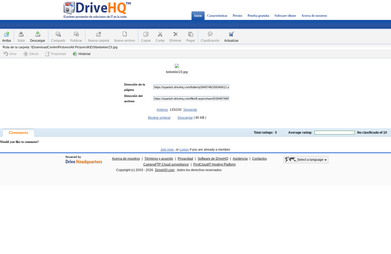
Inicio (198, 16)
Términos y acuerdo (158, 158)
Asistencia (240, 158)
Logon (184, 149)
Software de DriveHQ (213, 158)
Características (217, 16)
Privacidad (185, 158)
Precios (237, 16)
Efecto (34, 54)
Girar (12, 54)
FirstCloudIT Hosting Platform (214, 164)
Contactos (259, 158)
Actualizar (231, 41)
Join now (167, 149)
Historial (84, 54)
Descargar (37, 41)
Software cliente (285, 16)
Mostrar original (159, 118)
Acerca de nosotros (314, 16)
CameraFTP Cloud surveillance (166, 164)
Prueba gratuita (258, 16)
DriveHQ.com (164, 170)
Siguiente (190, 110)
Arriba (6, 41)
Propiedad (58, 54)
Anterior (162, 110)
